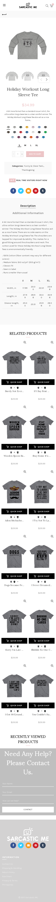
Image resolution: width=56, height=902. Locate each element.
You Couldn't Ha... (41, 714)
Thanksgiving (28, 170)
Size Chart (7, 876)
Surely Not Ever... (14, 391)
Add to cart (35, 154)
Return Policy (8, 872)
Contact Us (7, 864)
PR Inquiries (7, 885)
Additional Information (28, 213)
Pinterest (35, 191)
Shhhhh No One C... (41, 649)
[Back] (4, 14)
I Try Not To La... (42, 520)
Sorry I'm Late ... (14, 649)
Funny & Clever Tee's (33, 166)
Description (28, 205)
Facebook (13, 191)
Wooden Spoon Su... (14, 456)
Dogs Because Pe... (14, 585)
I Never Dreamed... (41, 585)
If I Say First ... (41, 391)
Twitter (21, 191)
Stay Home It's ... (42, 456)
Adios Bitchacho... (14, 520)
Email (28, 191)
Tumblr (43, 191)
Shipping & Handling (12, 868)
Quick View (24, 342)
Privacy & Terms (10, 880)
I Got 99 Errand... (14, 714)
